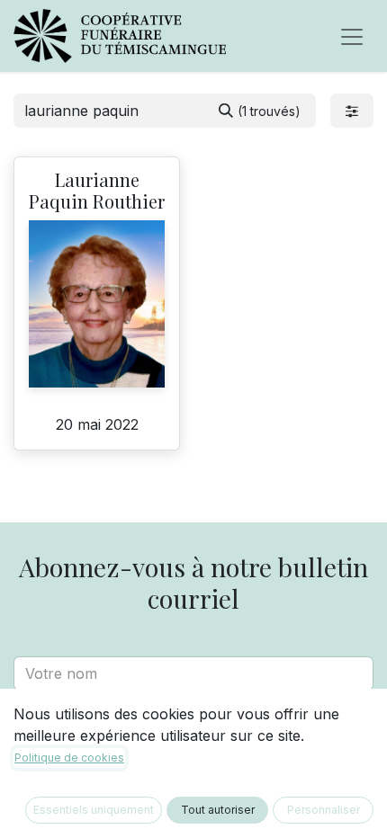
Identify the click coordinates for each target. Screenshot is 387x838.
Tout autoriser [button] (218, 809)
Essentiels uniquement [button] (93, 809)
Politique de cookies (69, 757)
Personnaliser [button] (323, 809)
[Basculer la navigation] (352, 35)
